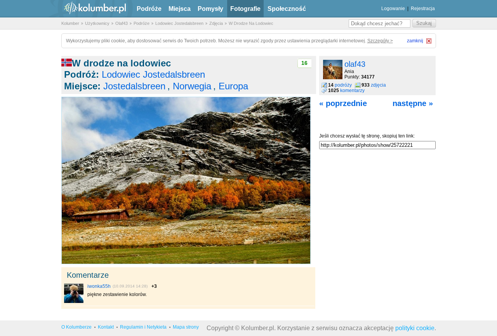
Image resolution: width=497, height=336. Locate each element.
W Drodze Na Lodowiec (251, 23)
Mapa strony (186, 327)
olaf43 (354, 64)
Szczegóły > (380, 41)
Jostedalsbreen (134, 86)
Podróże (149, 8)
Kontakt (106, 327)
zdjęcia (378, 85)
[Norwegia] (66, 63)
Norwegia (192, 86)
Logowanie (393, 8)
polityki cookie (414, 328)
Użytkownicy (97, 23)
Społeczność (287, 8)
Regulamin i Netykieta (143, 327)
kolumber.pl (88, 8)
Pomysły (210, 8)
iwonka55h (99, 286)
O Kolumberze (76, 327)
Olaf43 (121, 23)
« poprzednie (343, 103)
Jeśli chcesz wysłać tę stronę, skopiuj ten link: (367, 136)
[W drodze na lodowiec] (186, 262)
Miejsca (180, 8)
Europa (233, 86)
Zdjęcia (216, 23)
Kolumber (70, 23)
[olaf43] (332, 77)
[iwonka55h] (73, 301)
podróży (343, 85)
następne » (413, 103)
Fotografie (245, 8)
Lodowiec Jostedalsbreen (179, 23)
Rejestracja (423, 8)
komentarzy (352, 90)
